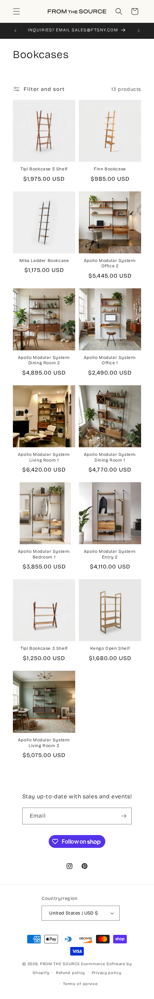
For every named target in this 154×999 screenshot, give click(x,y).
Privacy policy (106, 972)
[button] (16, 11)
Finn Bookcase (110, 168)
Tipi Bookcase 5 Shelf (44, 168)
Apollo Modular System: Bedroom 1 (44, 554)
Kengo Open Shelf (110, 648)
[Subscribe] (123, 816)
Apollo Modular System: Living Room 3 (44, 742)
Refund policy (70, 972)
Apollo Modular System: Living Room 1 (44, 457)
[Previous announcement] (15, 30)
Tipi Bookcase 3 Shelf (44, 648)
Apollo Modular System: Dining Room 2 (44, 360)
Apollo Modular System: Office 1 (110, 360)
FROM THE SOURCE (60, 964)
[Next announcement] (138, 30)
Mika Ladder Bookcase (44, 260)
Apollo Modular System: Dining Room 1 (110, 457)
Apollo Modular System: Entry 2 (110, 554)
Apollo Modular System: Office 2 (110, 263)
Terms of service (80, 984)
